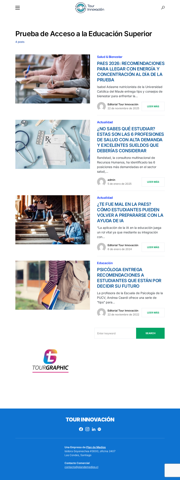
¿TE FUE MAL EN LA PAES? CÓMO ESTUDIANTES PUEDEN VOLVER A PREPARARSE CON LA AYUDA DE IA (130, 212)
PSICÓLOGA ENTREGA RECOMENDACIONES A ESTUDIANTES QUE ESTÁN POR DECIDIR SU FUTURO (129, 278)
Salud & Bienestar (109, 57)
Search (150, 333)
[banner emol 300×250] (50, 362)
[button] (17, 7)
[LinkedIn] (93, 429)
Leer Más (153, 106)
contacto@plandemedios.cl (81, 467)
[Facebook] (81, 429)
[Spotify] (99, 429)
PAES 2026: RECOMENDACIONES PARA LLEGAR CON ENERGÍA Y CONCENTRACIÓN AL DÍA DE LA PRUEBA (130, 71)
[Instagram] (87, 429)
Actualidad (105, 122)
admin (111, 179)
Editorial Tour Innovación (123, 104)
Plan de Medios (96, 447)
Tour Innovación (90, 419)
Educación (105, 263)
